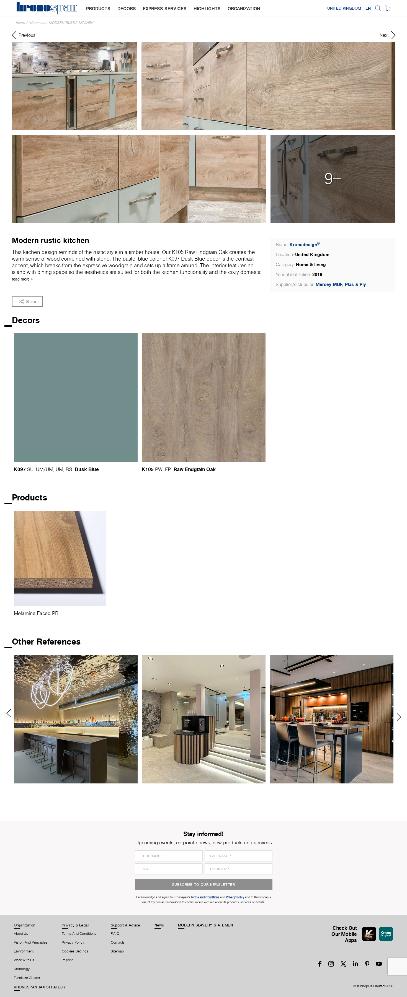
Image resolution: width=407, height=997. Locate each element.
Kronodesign (305, 244)
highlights (207, 8)
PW (159, 469)
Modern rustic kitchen (71, 22)
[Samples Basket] (387, 8)
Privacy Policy (73, 942)
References (37, 22)
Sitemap (117, 951)
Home (20, 22)
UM (39, 469)
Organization (24, 925)
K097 (20, 469)
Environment (24, 951)
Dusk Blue (87, 469)
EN (368, 8)
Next (397, 717)
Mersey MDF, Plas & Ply (341, 284)
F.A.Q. (115, 933)
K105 (148, 469)
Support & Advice (125, 925)
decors (126, 8)
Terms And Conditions (79, 933)
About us (21, 933)
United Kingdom (344, 8)
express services (165, 8)
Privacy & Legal (75, 925)
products (98, 8)
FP (168, 469)
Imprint (67, 960)
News (159, 925)
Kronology (22, 969)
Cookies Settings (75, 951)
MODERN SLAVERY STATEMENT (206, 925)
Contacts (118, 942)
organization (244, 8)
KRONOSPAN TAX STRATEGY (40, 987)
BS (69, 469)
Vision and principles (31, 942)
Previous (10, 713)
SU (30, 469)
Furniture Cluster (27, 978)
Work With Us (24, 960)
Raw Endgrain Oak (195, 469)
